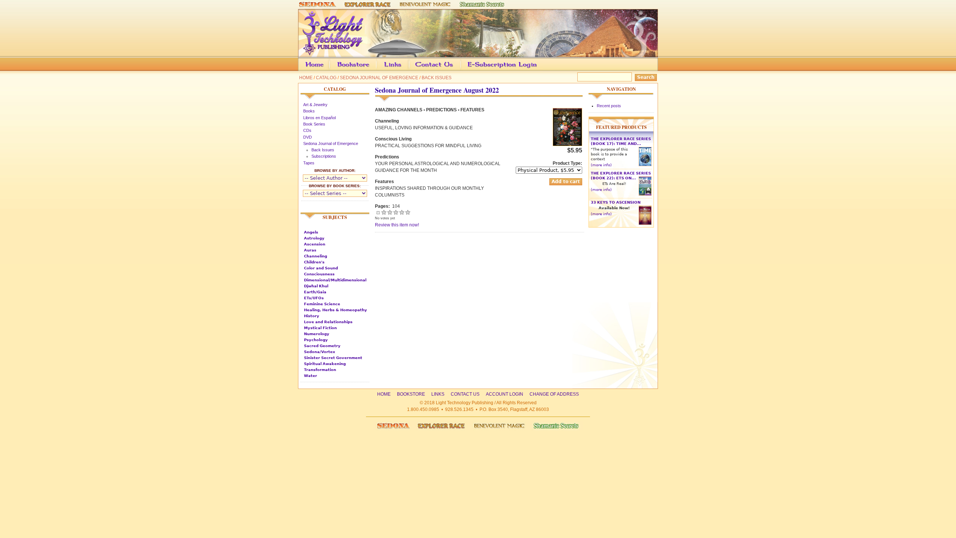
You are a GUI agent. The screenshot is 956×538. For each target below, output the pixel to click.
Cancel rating (378, 212)
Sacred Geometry (322, 346)
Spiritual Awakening (325, 364)
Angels (311, 232)
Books (309, 111)
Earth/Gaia (315, 292)
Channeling (315, 256)
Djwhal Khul (316, 286)
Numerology (316, 334)
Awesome (408, 212)
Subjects (335, 217)
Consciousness (319, 274)
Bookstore (365, 70)
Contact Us (445, 70)
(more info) (601, 165)
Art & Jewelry (315, 104)
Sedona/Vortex (319, 352)
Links (407, 70)
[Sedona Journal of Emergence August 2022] (567, 144)
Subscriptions (323, 156)
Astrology (314, 238)
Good (396, 212)
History (311, 316)
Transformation (320, 370)
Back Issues (436, 77)
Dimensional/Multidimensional (335, 280)
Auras (310, 250)
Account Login (500, 70)
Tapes (308, 163)
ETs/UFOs (314, 298)
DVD (307, 137)
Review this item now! (397, 225)
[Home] (478, 53)
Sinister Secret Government (333, 358)
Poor (384, 212)
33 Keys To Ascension (615, 202)
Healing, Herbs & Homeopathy (335, 310)
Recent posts (609, 105)
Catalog (326, 77)
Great (402, 212)
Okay (390, 212)
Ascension (314, 244)
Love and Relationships (328, 322)
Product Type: (567, 163)
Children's (314, 262)
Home (306, 77)
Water (310, 376)
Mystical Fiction (320, 328)
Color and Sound (321, 268)
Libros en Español (319, 117)
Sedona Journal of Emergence (379, 77)
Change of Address (588, 70)
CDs (307, 130)
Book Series (314, 124)
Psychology (316, 340)
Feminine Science (322, 304)
